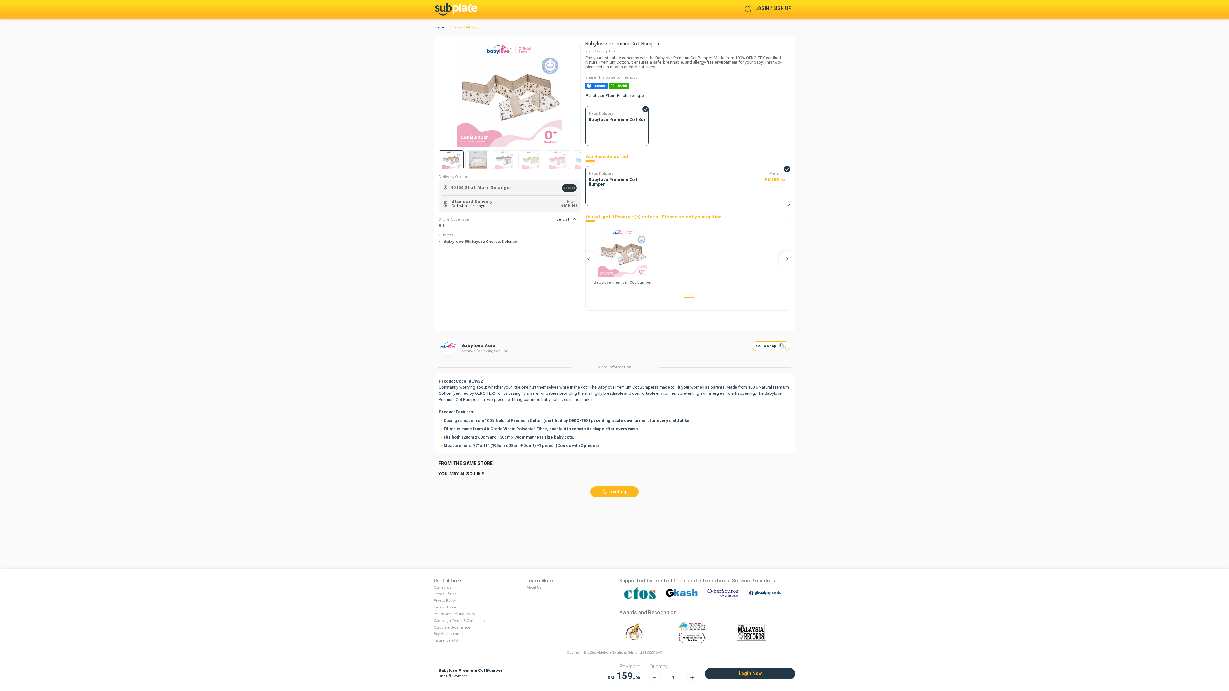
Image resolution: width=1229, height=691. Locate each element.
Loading (616, 492)
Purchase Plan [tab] (599, 95)
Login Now (750, 673)
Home (439, 27)
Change (569, 187)
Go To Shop (766, 346)
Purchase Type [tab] (630, 95)
